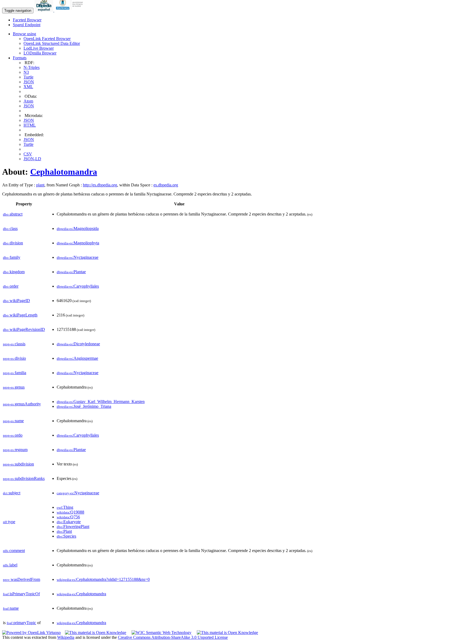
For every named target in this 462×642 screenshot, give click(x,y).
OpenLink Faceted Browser (47, 38)
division (13, 243)
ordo (12, 435)
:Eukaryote (69, 521)
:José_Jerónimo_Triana (84, 406)
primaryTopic (21, 622)
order (10, 286)
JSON (29, 82)
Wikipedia (65, 637)
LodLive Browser (39, 48)
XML (28, 86)
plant (40, 185)
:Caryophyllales (78, 286)
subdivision (18, 464)
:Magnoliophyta (78, 243)
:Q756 (68, 517)
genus (14, 387)
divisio (14, 358)
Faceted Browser (27, 20)
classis (14, 344)
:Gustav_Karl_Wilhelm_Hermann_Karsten (101, 401)
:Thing (65, 507)
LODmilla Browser (40, 53)
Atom (28, 101)
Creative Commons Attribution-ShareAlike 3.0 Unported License (173, 637)
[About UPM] (70, 10)
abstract (12, 214)
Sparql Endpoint (26, 24)
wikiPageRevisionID (24, 329)
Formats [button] (19, 58)
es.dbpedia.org (165, 185)
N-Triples (32, 67)
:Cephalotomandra (81, 594)
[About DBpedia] (44, 10)
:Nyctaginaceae (77, 257)
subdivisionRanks (24, 478)
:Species (66, 536)
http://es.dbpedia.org (100, 185)
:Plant (64, 531)
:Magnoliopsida (78, 228)
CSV (28, 154)
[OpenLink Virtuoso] (31, 632)
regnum (15, 449)
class (10, 228)
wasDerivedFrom (21, 579)
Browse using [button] (24, 34)
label (10, 565)
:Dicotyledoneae (78, 344)
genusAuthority (22, 404)
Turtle (28, 77)
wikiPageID (16, 300)
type (9, 521)
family (11, 257)
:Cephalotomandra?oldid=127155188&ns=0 (103, 579)
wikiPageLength (20, 315)
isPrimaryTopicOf (21, 594)
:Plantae (71, 271)
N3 (26, 72)
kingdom (14, 271)
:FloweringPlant (73, 526)
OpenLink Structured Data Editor (52, 43)
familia (14, 372)
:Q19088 (70, 512)
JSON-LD (32, 158)
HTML (30, 125)
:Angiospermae (77, 358)
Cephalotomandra (63, 172)
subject (11, 493)
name (13, 420)
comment (14, 550)
